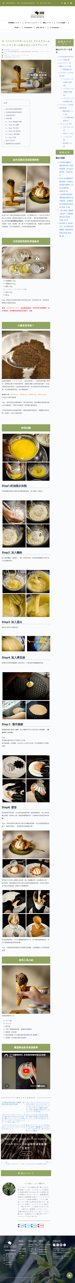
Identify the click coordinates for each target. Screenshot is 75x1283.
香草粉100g (32, 394)
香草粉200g (42, 394)
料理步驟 (9, 118)
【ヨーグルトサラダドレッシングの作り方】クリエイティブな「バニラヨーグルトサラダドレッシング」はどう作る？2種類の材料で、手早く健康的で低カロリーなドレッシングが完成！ (38, 1107)
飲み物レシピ (67, 143)
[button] (21, 1225)
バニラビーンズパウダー (13, 289)
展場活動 (66, 69)
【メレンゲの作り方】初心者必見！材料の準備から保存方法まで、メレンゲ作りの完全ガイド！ (38, 1116)
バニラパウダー (18, 381)
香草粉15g (14, 394)
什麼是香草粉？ (11, 115)
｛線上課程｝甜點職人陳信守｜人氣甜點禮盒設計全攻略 (66, 213)
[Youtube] (71, 3)
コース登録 (63, 60)
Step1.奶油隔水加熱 (15, 122)
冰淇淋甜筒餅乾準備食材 (14, 112)
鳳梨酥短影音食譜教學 (13, 144)
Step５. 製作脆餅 (14, 134)
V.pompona (28, 27)
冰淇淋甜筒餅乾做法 (25, 51)
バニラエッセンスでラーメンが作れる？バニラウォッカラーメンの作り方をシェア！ (14, 1127)
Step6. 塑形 (12, 137)
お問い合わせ (40, 27)
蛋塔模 (23, 1038)
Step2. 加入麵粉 (14, 125)
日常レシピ (67, 133)
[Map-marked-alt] (65, 3)
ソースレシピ (67, 137)
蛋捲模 (35, 1035)
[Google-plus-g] (57, 1245)
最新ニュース (47, 23)
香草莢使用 (35, 51)
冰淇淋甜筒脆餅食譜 (13, 51)
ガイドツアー (63, 63)
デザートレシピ (16, 55)
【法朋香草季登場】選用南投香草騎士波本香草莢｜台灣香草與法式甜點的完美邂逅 (66, 200)
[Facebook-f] (62, 3)
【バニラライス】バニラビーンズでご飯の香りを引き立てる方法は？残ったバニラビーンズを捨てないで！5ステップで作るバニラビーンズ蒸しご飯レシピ (14, 1118)
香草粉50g (23, 394)
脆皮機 (26, 1035)
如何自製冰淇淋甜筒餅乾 (14, 109)
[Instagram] (68, 3)
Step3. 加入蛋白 (14, 128)
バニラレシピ (25, 55)
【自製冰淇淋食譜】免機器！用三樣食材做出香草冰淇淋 (14, 1103)
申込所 (17, 27)
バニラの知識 (61, 23)
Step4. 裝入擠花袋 (15, 131)
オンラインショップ (31, 23)
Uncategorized (64, 56)
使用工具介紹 (10, 140)
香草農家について (13, 23)
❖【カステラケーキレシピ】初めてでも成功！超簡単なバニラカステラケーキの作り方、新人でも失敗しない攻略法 (38, 1128)
